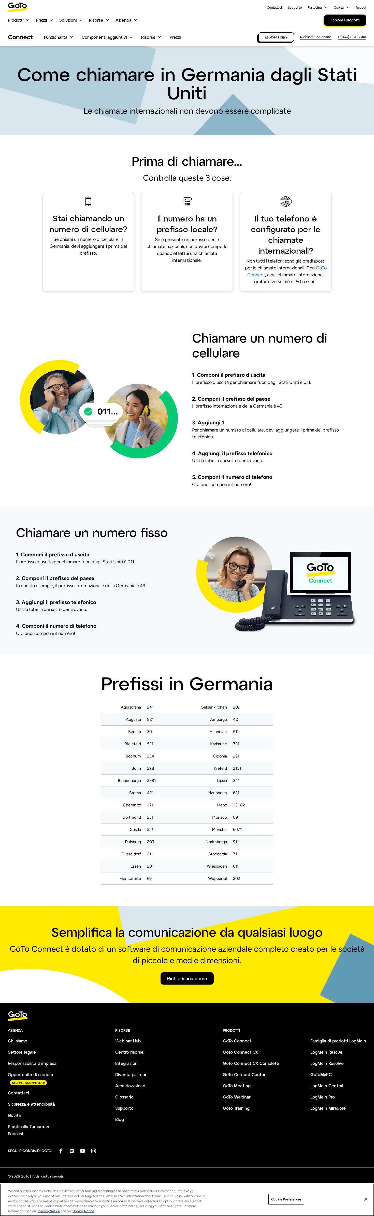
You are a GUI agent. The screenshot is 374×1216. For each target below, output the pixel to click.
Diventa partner (131, 1074)
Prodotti (16, 20)
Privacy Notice (49, 1211)
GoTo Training (236, 1108)
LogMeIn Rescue (326, 1052)
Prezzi (41, 20)
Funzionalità (55, 37)
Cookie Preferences (286, 1199)
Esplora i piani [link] (276, 37)
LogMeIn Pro (322, 1096)
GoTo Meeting (237, 1085)
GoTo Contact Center (244, 1074)
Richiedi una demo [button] (187, 978)
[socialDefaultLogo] (60, 1150)
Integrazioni (127, 1063)
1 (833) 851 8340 (352, 37)
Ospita (338, 7)
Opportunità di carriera (30, 1074)
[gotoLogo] (18, 7)
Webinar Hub (128, 1040)
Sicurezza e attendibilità (31, 1104)
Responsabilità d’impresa (32, 1063)
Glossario (124, 1096)
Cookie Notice (83, 1211)
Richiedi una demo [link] (316, 37)
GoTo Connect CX (240, 1052)
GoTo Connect (237, 1040)
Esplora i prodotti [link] (345, 20)
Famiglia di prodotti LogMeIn (338, 1040)
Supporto (295, 7)
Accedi (361, 7)
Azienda (124, 20)
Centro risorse (129, 1052)
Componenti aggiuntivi (104, 37)
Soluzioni (68, 20)
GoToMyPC (321, 1074)
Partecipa (315, 7)
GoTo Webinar (237, 1096)
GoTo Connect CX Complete (251, 1063)
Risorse (96, 20)
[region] (187, 1199)
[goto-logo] (187, 1016)
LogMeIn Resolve (327, 1063)
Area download (130, 1085)
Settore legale (22, 1052)
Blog (119, 1119)
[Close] (365, 1199)
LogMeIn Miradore (328, 1108)
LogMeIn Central (326, 1085)
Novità (14, 1115)
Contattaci (274, 7)
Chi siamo (17, 1040)
